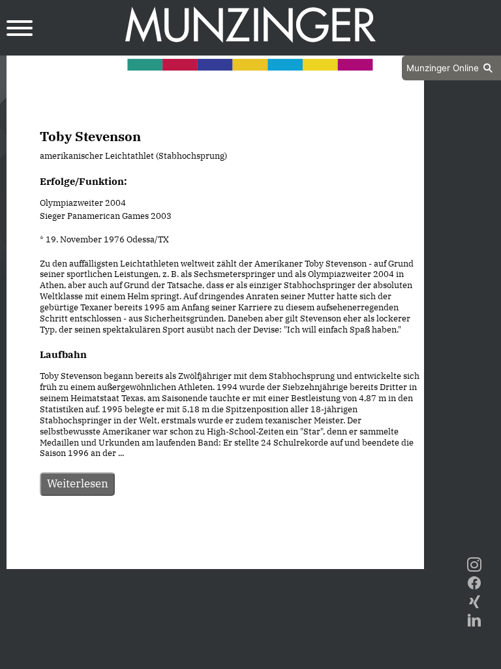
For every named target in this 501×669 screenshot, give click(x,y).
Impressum (250, 557)
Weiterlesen (77, 483)
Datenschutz (182, 557)
